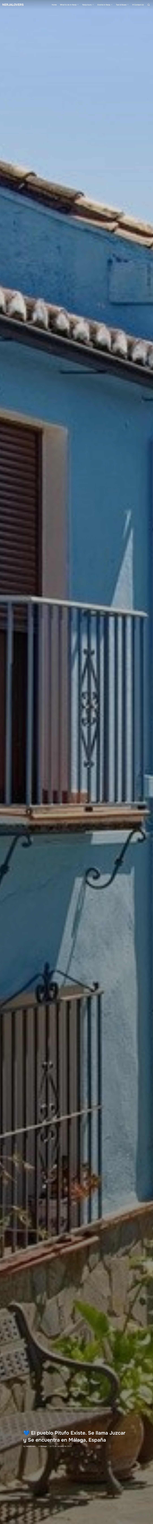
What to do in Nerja (68, 5)
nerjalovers (31, 1446)
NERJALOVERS (13, 5)
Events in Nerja (103, 5)
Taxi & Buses (121, 5)
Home (54, 5)
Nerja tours (87, 5)
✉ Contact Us (138, 5)
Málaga (43, 1446)
